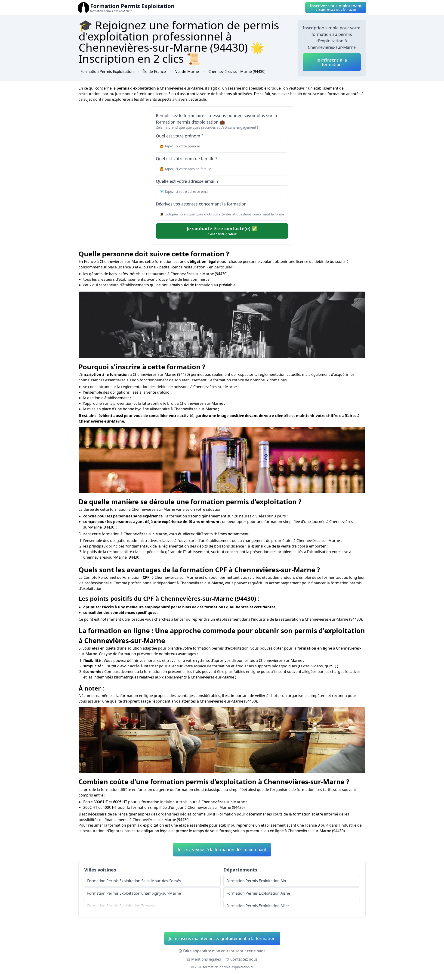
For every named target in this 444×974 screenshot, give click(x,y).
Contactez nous (244, 959)
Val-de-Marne (187, 71)
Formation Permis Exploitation (107, 71)
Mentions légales (206, 959)
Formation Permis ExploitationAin (256, 880)
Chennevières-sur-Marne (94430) (236, 71)
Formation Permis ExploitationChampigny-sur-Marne (134, 893)
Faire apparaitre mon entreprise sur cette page (224, 950)
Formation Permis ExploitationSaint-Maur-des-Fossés (134, 880)
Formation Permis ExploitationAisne (258, 893)
